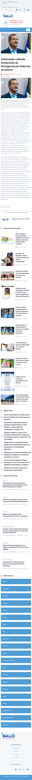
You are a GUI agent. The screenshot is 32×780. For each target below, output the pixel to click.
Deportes (5, 559)
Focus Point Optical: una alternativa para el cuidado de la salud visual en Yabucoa (17, 417)
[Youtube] (28, 9)
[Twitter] (24, 9)
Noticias (4, 480)
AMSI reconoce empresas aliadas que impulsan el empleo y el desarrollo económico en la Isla (17, 455)
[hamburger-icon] (28, 30)
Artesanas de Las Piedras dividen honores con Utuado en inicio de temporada (22, 329)
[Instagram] (20, 9)
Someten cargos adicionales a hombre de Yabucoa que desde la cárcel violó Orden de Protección (22, 292)
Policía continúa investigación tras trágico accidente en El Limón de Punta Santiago (22, 311)
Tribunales (11, 526)
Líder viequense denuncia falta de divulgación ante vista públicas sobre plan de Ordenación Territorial (15, 485)
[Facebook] (16, 9)
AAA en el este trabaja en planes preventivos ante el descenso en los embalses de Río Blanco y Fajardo (17, 462)
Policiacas (5, 526)
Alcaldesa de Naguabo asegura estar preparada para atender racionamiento (22, 257)
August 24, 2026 (21, 247)
